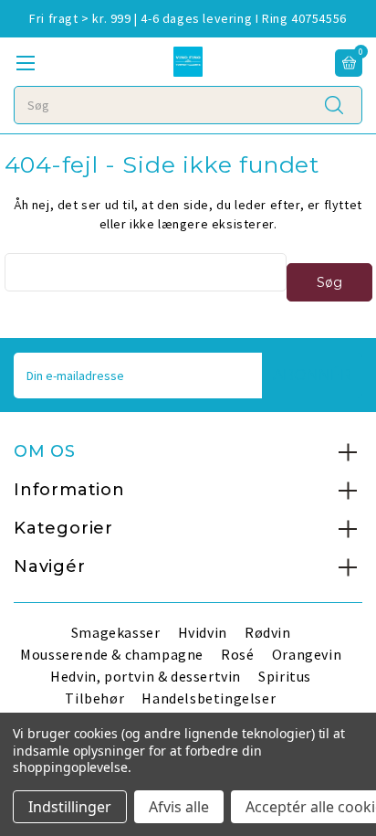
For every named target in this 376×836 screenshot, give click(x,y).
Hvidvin (202, 632)
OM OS (45, 451)
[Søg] (334, 104)
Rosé (237, 654)
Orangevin (306, 654)
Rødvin (268, 632)
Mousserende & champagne (112, 654)
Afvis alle (179, 807)
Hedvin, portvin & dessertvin (145, 676)
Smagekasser (116, 632)
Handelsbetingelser (208, 698)
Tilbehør (94, 698)
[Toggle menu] (25, 62)
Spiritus (284, 676)
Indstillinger (69, 807)
